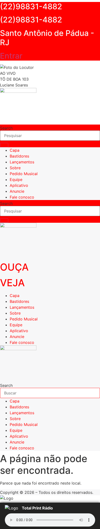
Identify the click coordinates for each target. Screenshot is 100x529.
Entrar (11, 56)
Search (6, 128)
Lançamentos (22, 161)
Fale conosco (22, 197)
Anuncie (17, 191)
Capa (14, 150)
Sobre (15, 167)
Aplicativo (19, 185)
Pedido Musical (24, 173)
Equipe (16, 179)
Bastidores (19, 156)
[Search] (4, 145)
